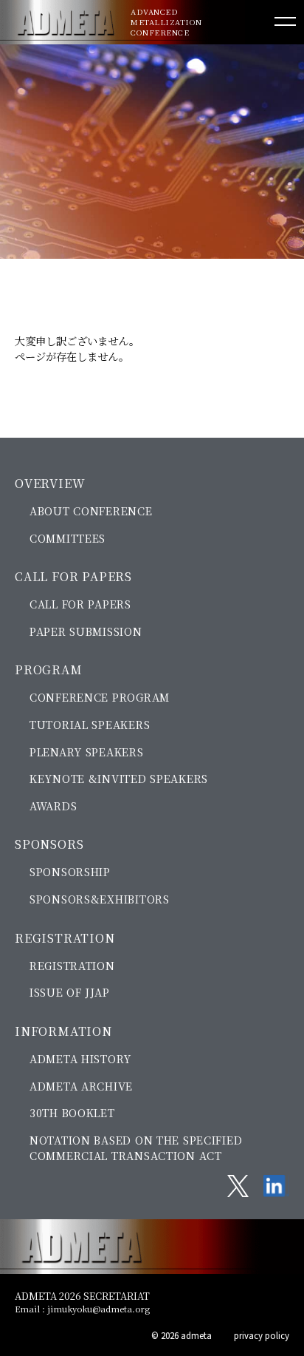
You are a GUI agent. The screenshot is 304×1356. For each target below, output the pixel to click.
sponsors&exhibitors (100, 898)
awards (53, 805)
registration (72, 965)
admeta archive (81, 1086)
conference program (100, 697)
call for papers (80, 603)
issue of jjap (69, 992)
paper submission (86, 631)
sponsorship (70, 871)
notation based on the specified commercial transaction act (136, 1148)
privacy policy (261, 1335)
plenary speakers (87, 751)
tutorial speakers (90, 724)
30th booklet (72, 1112)
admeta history (80, 1058)
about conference (91, 510)
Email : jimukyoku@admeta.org (82, 1309)
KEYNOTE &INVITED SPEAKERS (119, 778)
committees (68, 538)
